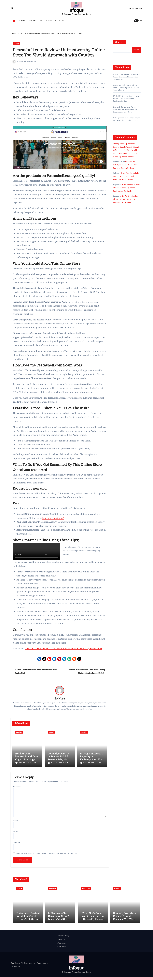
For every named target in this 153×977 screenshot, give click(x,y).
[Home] (14, 20)
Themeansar (15, 966)
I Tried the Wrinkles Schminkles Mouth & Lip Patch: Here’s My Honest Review (126, 153)
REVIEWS (32, 20)
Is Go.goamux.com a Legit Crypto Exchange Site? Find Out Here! (91, 758)
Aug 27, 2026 (31, 762)
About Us (61, 939)
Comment (17, 786)
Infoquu (76, 10)
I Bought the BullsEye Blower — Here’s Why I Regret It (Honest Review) (125, 164)
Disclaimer (61, 943)
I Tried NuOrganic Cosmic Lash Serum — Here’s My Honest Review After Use (126, 98)
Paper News (41, 963)
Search (119, 42)
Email (16, 831)
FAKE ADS (59, 20)
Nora (21, 61)
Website (16, 842)
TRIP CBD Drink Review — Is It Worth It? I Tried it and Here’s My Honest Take (63, 648)
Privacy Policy (63, 935)
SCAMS (22, 20)
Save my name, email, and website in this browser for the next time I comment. (47, 853)
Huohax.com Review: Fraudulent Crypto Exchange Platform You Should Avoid (27, 759)
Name (16, 820)
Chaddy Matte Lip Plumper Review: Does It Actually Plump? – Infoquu (126, 146)
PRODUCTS (86, 888)
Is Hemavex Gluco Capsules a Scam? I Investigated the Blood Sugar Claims (126, 87)
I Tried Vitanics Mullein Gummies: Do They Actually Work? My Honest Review (126, 176)
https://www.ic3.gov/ (53, 517)
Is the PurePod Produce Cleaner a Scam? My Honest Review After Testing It (126, 187)
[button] (141, 20)
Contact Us (61, 946)
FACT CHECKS (46, 20)
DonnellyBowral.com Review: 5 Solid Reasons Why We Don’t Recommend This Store (58, 759)
